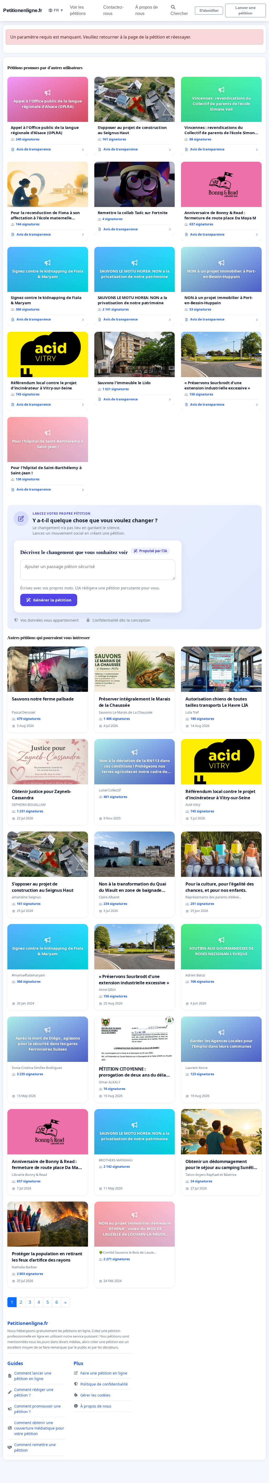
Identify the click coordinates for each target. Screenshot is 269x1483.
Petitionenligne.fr (22, 10)
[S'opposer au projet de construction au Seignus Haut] (134, 116)
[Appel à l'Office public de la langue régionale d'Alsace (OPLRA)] (47, 116)
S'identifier (209, 10)
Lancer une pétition (245, 10)
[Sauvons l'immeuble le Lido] (134, 368)
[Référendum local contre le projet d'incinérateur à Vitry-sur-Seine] (47, 371)
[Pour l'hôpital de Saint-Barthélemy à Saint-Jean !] (47, 456)
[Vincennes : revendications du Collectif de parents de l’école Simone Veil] (221, 116)
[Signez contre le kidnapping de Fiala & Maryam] (47, 286)
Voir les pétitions (78, 10)
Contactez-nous (113, 10)
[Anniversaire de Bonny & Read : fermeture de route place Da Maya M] (221, 201)
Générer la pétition (52, 599)
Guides (15, 1363)
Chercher (179, 13)
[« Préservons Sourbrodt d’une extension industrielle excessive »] (221, 371)
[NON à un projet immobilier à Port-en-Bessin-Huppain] (221, 286)
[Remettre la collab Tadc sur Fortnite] (134, 198)
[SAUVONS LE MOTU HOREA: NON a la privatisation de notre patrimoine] (134, 286)
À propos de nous (146, 10)
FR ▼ (59, 10)
